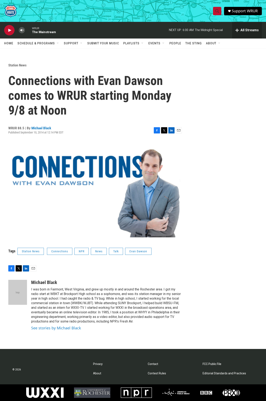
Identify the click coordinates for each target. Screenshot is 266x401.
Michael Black (41, 128)
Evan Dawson (138, 251)
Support (71, 43)
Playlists (131, 43)
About (211, 43)
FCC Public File (212, 364)
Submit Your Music (103, 43)
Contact (153, 364)
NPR (81, 251)
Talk (116, 251)
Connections (59, 251)
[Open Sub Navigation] (58, 43)
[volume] (21, 30)
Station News (17, 65)
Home (8, 43)
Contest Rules (157, 373)
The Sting (193, 43)
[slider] (28, 30)
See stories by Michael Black (56, 327)
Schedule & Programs (36, 43)
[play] (9, 30)
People (175, 43)
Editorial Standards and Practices (224, 373)
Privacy (98, 364)
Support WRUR (245, 11)
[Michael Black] (17, 292)
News (98, 251)
